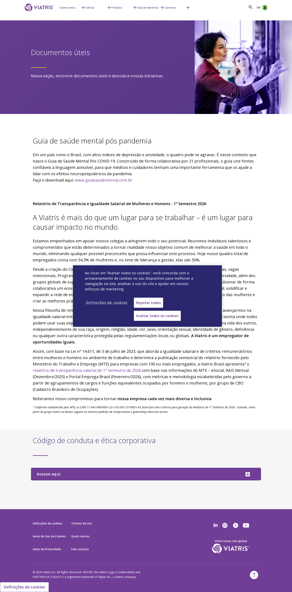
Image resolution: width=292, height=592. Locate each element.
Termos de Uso (81, 523)
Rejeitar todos (148, 302)
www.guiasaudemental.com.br (103, 180)
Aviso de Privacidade (47, 549)
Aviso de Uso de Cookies (49, 536)
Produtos (116, 7)
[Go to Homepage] (38, 13)
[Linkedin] (216, 525)
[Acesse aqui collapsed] (248, 474)
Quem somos (68, 7)
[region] (147, 296)
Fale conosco (80, 549)
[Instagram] (224, 525)
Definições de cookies (24, 587)
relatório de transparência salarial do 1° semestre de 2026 (87, 370)
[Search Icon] (250, 7)
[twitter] (235, 525)
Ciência (89, 7)
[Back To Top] (254, 575)
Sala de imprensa (147, 7)
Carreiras (170, 7)
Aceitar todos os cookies (157, 315)
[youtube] (246, 525)
